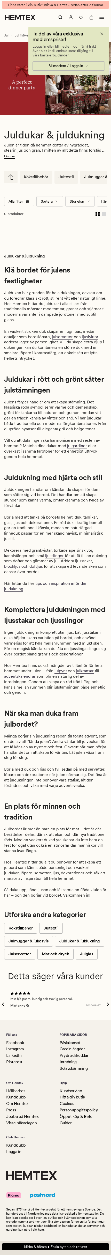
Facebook (15, 1042)
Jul (6, 35)
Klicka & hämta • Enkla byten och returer (55, 1247)
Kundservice (71, 1090)
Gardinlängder (72, 1048)
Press (11, 1110)
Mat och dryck (55, 953)
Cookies (67, 1103)
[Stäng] (102, 34)
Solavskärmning (74, 1068)
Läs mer (9, 156)
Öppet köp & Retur (77, 1116)
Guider (66, 1122)
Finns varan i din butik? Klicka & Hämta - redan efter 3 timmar (55, 5)
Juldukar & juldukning (79, 941)
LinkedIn (13, 1055)
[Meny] (102, 17)
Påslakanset (70, 1042)
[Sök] (60, 17)
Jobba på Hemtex (22, 1116)
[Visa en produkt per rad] (104, 214)
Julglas (86, 953)
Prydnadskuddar (74, 1055)
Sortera (47, 201)
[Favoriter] (81, 17)
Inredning (68, 1061)
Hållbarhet (15, 1090)
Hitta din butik (72, 1097)
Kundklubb (16, 1097)
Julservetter (20, 953)
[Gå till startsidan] (20, 17)
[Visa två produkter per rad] (98, 214)
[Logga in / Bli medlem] (71, 17)
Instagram (15, 1048)
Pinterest (14, 1061)
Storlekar (77, 201)
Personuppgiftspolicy (79, 1110)
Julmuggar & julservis (29, 941)
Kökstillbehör (36, 176)
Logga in (13, 1151)
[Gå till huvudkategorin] (11, 177)
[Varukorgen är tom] (91, 17)
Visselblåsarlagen (21, 1122)
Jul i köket (22, 35)
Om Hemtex (17, 1103)
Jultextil (66, 176)
